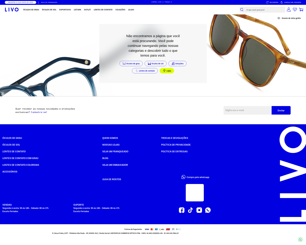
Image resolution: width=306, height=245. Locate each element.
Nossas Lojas (111, 144)
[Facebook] (181, 210)
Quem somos (110, 137)
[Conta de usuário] (288, 10)
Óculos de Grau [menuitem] (31, 9)
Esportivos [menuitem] (65, 9)
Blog (105, 158)
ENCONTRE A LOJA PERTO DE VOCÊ (20, 2)
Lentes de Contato (14, 151)
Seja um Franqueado (115, 151)
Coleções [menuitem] (120, 9)
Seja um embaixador (115, 164)
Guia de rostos (111, 179)
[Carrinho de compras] (301, 10)
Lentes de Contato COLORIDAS (20, 164)
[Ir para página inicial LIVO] (11, 9)
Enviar (281, 110)
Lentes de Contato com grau (20, 158)
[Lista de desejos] (294, 10)
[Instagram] (199, 210)
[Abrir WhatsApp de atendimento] (300, 239)
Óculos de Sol (11, 144)
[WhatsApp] (208, 210)
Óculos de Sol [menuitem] (49, 9)
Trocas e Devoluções (174, 137)
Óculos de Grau (12, 137)
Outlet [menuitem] (87, 9)
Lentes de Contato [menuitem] (103, 9)
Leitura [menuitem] (77, 9)
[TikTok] (190, 210)
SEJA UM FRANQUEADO (49, 2)
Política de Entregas (174, 151)
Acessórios (9, 171)
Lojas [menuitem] (131, 9)
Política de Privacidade (176, 144)
